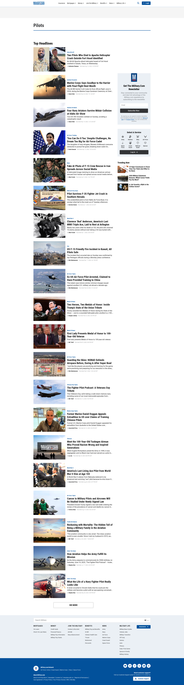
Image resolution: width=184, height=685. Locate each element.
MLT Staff (71, 342)
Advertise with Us (68, 677)
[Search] (138, 3)
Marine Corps (106, 637)
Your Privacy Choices (59, 680)
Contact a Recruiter (73, 629)
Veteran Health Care (91, 635)
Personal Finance (56, 632)
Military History (124, 654)
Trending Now (123, 163)
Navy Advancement (73, 635)
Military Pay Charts (56, 637)
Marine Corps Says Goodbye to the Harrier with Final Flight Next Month (88, 84)
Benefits (103, 3)
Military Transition (125, 635)
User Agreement (38, 680)
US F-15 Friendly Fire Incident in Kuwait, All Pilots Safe (89, 251)
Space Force (106, 643)
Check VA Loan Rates (39, 632)
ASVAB (70, 632)
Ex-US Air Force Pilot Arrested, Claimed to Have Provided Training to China (88, 278)
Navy (103, 632)
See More (73, 605)
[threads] (149, 666)
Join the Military (91, 3)
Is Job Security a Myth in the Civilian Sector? (139, 186)
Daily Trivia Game (125, 649)
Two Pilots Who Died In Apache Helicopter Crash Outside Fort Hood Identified (88, 57)
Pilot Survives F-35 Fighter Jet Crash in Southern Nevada (87, 195)
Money (80, 3)
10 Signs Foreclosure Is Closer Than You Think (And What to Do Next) (139, 169)
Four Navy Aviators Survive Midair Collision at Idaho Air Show (89, 112)
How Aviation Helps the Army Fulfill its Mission (86, 556)
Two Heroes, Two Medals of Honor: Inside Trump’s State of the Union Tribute (88, 306)
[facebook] (130, 666)
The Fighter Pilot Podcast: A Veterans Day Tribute (88, 389)
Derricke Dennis (73, 204)
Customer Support (143, 679)
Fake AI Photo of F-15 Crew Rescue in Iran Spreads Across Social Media (88, 168)
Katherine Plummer (74, 66)
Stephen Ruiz (72, 565)
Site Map (72, 680)
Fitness (122, 646)
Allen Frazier (72, 177)
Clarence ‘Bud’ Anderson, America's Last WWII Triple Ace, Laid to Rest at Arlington (88, 223)
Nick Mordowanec (73, 260)
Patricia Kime (72, 509)
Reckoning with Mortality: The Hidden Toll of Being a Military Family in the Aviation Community (90, 527)
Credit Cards (54, 629)
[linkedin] (144, 666)
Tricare (87, 637)
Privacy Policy (130, 119)
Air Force (105, 635)
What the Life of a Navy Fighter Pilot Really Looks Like (89, 583)
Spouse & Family (125, 651)
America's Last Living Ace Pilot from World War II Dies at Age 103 (89, 472)
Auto (121, 643)
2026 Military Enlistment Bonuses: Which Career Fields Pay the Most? (139, 178)
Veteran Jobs (124, 632)
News (111, 3)
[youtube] (125, 666)
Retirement (88, 640)
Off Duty (122, 637)
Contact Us (59, 677)
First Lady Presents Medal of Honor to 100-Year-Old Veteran (89, 335)
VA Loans (36, 629)
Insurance (61, 3)
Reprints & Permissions (81, 677)
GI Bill (87, 632)
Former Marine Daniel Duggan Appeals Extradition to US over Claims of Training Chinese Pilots (88, 417)
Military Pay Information (58, 635)
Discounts (88, 643)
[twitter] (139, 666)
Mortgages (70, 3)
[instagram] (135, 666)
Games (122, 640)
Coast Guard (106, 640)
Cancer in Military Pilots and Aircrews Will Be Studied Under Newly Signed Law (88, 500)
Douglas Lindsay (73, 315)
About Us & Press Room (40, 677)
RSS (68, 680)
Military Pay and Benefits (92, 629)
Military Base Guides (126, 629)
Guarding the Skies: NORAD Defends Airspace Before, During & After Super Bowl (89, 362)
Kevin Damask (72, 149)
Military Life (120, 3)
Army (103, 629)
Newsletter (51, 677)
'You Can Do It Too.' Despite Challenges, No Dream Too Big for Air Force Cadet (89, 140)
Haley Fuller (72, 94)
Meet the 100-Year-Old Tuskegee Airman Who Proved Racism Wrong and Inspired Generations (87, 444)
